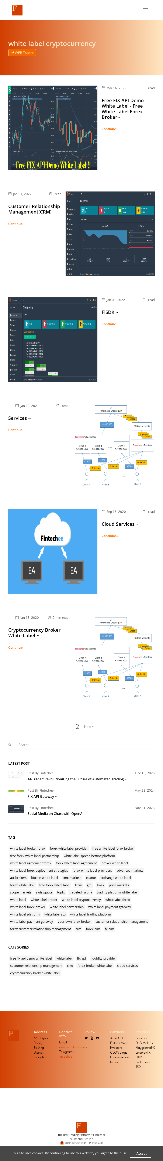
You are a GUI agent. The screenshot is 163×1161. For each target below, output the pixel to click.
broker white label (114, 863)
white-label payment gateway (31, 921)
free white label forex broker (113, 848)
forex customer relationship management (40, 929)
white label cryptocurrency (81, 899)
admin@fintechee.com (74, 1047)
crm (78, 929)
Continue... (110, 129)
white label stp (55, 914)
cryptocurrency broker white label (35, 973)
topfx (61, 892)
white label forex (117, 899)
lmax (100, 885)
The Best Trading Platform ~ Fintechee (81, 1135)
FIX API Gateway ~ (42, 796)
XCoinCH (116, 1038)
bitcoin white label (44, 877)
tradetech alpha (80, 892)
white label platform (25, 914)
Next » (89, 727)
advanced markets (130, 870)
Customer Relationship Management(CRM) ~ (34, 209)
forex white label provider (69, 848)
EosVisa (141, 1038)
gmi (89, 885)
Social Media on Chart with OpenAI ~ (57, 813)
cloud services (127, 965)
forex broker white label (94, 965)
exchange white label (115, 877)
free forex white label (54, 885)
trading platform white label (117, 892)
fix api (81, 958)
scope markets (20, 892)
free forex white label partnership (34, 856)
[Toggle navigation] (145, 10)
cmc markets (72, 877)
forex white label (22, 885)
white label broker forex (27, 848)
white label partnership (67, 907)
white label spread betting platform (89, 856)
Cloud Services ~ (120, 524)
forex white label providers (92, 870)
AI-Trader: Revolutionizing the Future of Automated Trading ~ (77, 779)
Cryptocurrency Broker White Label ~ (34, 632)
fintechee (65, 1056)
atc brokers (18, 877)
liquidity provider (103, 958)
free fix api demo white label (31, 958)
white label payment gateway (109, 907)
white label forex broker (27, 907)
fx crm (109, 929)
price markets (119, 885)
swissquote (44, 892)
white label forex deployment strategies (39, 870)
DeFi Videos (144, 1043)
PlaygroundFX (145, 1048)
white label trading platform (90, 914)
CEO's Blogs (118, 1052)
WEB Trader (24, 52)
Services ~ (19, 418)
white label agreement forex (30, 863)
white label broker (44, 899)
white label (18, 899)
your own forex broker (74, 921)
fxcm (78, 885)
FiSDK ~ (110, 312)
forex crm (93, 929)
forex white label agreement (76, 863)
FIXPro (140, 1057)
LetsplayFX (143, 1052)
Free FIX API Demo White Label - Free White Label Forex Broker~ (123, 108)
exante (91, 877)
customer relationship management (122, 921)
